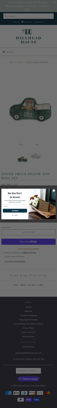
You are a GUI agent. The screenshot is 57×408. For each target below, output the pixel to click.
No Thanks (15, 215)
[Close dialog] (54, 190)
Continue (15, 211)
